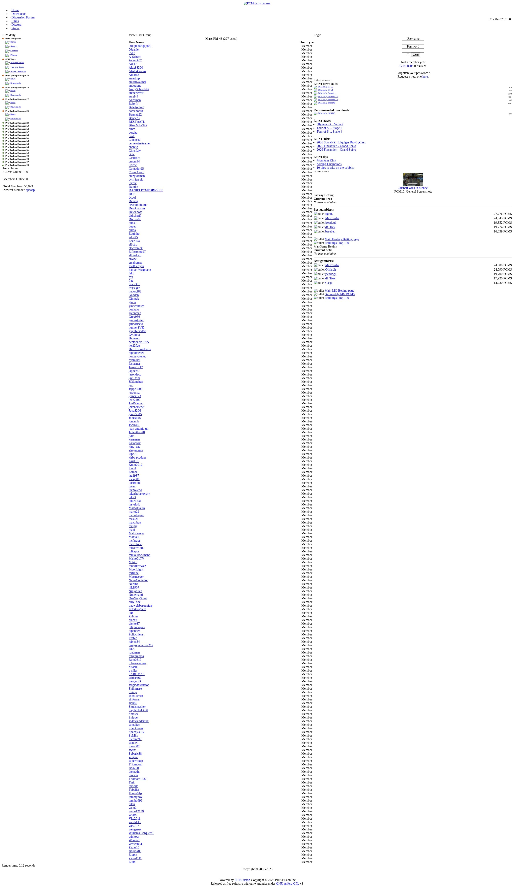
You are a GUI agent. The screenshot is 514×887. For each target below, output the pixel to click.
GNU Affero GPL (287, 883)
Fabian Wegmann (140, 269)
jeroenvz (134, 392)
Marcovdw (332, 218)
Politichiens (136, 634)
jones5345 (135, 414)
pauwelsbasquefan (140, 605)
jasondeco (135, 374)
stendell (133, 742)
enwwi (133, 259)
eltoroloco (135, 255)
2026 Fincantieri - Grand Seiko (336, 146)
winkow (134, 836)
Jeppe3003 (135, 389)
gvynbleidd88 (137, 331)
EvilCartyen (136, 266)
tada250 (134, 768)
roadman (134, 652)
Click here (406, 65)
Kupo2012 (135, 464)
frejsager (134, 287)
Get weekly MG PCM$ (340, 294)
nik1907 (134, 587)
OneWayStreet (138, 598)
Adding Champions (329, 164)
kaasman (134, 439)
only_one (135, 602)
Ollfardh (330, 269)
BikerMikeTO (138, 125)
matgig (133, 526)
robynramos (136, 656)
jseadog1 (331, 222)
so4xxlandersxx (139, 721)
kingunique (136, 450)
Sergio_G (135, 681)
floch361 (134, 284)
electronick (136, 248)
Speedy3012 (137, 732)
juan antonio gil (138, 428)
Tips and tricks (17, 67)
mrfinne (134, 573)
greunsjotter (136, 320)
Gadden (134, 295)
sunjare (133, 757)
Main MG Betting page (339, 290)
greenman (135, 313)
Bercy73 (134, 118)
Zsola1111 (135, 858)
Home (13, 42)
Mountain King (326, 160)
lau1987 (134, 475)
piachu (133, 620)
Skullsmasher (137, 706)
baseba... (330, 231)
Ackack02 (135, 60)
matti (132, 529)
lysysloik (134, 504)
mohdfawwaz (137, 565)
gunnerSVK (136, 327)
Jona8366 (135, 410)
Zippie (133, 854)
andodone (135, 85)
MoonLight (136, 569)
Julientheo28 (137, 432)
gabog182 (135, 291)
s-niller (133, 670)
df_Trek (330, 227)
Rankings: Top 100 (337, 243)
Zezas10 (134, 847)
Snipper (134, 717)
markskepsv (136, 515)
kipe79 (133, 454)
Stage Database (18, 71)
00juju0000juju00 (140, 46)
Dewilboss (135, 212)
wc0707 (134, 825)
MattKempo (136, 533)
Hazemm (134, 338)
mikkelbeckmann (139, 555)
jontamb (134, 421)
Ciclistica (134, 157)
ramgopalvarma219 (141, 645)
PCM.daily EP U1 (325, 90)
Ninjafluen (135, 591)
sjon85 (133, 703)
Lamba (133, 472)
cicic (132, 154)
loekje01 (134, 479)
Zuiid (132, 862)
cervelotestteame (139, 143)
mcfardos (134, 540)
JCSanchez (136, 381)
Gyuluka (134, 334)
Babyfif (133, 103)
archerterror (136, 92)
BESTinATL (137, 121)
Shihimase (135, 688)
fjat (131, 280)
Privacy (13, 55)
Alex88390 (136, 67)
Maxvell (134, 537)
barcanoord (136, 111)
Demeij (133, 201)
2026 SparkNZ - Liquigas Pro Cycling (341, 142)
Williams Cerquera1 (141, 833)
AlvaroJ (134, 74)
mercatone (135, 544)
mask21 (134, 519)
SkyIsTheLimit (138, 710)
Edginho (134, 233)
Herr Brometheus (140, 349)
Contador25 (136, 168)
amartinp (134, 78)
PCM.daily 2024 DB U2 (328, 96)
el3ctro (133, 244)
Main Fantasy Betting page (342, 239)
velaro (133, 815)
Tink (132, 782)
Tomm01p (135, 793)
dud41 (133, 222)
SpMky (133, 735)
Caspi (328, 282)
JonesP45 (135, 417)
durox (132, 230)
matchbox (135, 522)
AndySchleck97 (139, 89)
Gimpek (134, 298)
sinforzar (134, 699)
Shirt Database (17, 62)
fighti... (329, 213)
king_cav (134, 446)
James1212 (136, 367)
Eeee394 (134, 241)
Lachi (132, 468)
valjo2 (133, 807)
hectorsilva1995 (139, 342)
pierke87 (134, 623)
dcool (132, 197)
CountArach (136, 172)
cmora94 (134, 161)
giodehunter (136, 306)
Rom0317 (135, 659)
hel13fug (134, 345)
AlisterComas (137, 71)
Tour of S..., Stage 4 (329, 131)
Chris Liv (135, 150)
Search (13, 46)
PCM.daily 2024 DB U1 (328, 99)
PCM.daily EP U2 (325, 87)
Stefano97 (135, 739)
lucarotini (135, 482)
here (425, 76)
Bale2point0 (136, 107)
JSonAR (134, 425)
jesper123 (135, 396)
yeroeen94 (135, 843)
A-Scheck (135, 56)
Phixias (133, 616)
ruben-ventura (137, 663)
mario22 (134, 511)
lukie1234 (135, 500)
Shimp (133, 692)
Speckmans (136, 728)
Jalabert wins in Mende (413, 188)
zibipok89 (135, 851)
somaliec (134, 724)
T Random (135, 764)
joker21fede (136, 407)
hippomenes (136, 352)
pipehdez (134, 630)
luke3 (132, 497)
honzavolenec (137, 356)
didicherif (135, 215)
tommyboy (135, 797)
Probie (133, 638)
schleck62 (135, 677)
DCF (132, 194)
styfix (132, 750)
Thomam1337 (138, 778)
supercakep (136, 760)
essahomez (135, 262)
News (12, 79)
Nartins (133, 584)
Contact (14, 51)
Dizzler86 (135, 219)
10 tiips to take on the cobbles (335, 167)
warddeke (135, 822)
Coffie (133, 165)
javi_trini (134, 378)
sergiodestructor (139, 685)
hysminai (134, 360)
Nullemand (136, 594)
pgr (131, 612)
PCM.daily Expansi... (327, 93)
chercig (133, 147)
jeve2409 (134, 399)
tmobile (133, 786)
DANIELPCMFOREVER (146, 190)
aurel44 (133, 96)
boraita (133, 132)
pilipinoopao (137, 627)
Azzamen (135, 100)
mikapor (134, 551)
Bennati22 (135, 114)
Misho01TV (136, 558)
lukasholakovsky (139, 493)
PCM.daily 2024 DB (326, 103)
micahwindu (136, 547)
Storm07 (134, 746)
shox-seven (136, 695)
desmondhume (138, 204)
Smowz (133, 713)
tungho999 (135, 800)
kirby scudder (137, 457)
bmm (132, 129)
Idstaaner (134, 363)
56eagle (134, 49)
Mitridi (133, 562)
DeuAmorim (137, 208)
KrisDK (134, 461)
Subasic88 (135, 753)
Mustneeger (136, 576)
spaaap (30, 190)
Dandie (133, 186)
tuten (132, 804)
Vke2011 (134, 818)
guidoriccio (136, 324)
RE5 (132, 649)
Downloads (15, 83)
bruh (132, 136)
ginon (132, 302)
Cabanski (135, 139)
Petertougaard (137, 609)
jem (131, 385)
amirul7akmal (137, 82)
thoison (133, 775)
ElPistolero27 (137, 251)
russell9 (133, 667)
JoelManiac (136, 403)
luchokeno (135, 490)
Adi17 (133, 64)
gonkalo (134, 309)
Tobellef (134, 789)
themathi (134, 771)
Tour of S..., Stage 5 (329, 128)
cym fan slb (136, 179)
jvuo (131, 435)
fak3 (131, 273)
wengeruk (135, 829)
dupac (132, 226)
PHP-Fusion (242, 880)
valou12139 (136, 811)
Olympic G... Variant (330, 124)
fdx (131, 277)
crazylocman (137, 176)
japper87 (134, 370)
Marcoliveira (137, 508)
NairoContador (138, 580)
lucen (132, 486)
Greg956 (134, 316)
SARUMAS (137, 674)
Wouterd (134, 840)
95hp (132, 53)
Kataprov (135, 443)
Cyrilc (133, 183)
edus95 (133, 237)
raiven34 (134, 641)
